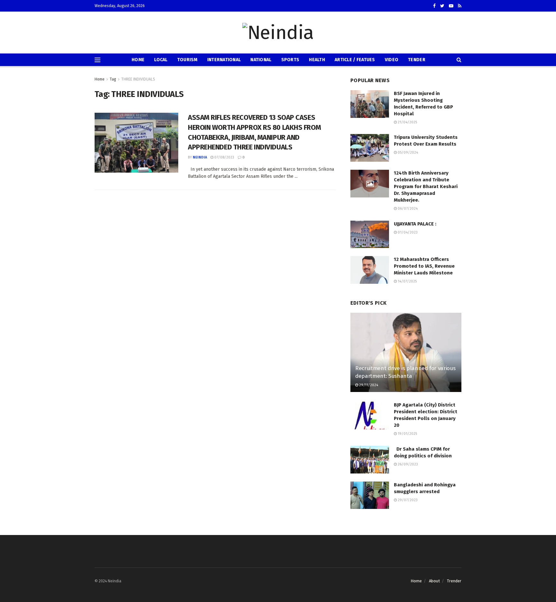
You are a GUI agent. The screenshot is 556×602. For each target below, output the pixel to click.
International (224, 59)
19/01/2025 (407, 434)
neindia (200, 157)
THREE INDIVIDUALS (138, 79)
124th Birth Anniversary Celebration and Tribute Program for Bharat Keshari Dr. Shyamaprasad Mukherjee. (426, 186)
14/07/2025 (407, 281)
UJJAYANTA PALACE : (415, 224)
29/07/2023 (407, 500)
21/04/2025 (407, 122)
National (260, 59)
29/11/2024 (368, 385)
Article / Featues (355, 59)
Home (138, 59)
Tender (416, 59)
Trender (454, 580)
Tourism (187, 59)
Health (317, 59)
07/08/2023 (223, 157)
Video (391, 59)
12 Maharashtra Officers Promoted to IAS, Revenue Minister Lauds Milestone (424, 266)
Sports (290, 59)
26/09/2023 (407, 464)
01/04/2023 (407, 232)
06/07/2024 (407, 208)
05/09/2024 (407, 152)
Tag (113, 79)
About (434, 580)
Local (160, 59)
